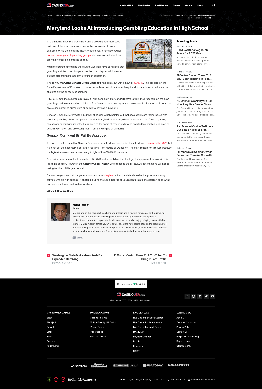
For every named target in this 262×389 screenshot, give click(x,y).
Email (80, 237)
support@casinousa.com (203, 379)
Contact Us (181, 331)
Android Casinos (98, 336)
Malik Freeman (208, 16)
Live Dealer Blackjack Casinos (148, 317)
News (200, 5)
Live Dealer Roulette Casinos (147, 322)
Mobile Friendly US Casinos (104, 322)
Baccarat (51, 341)
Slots (49, 317)
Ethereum (138, 346)
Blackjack (51, 322)
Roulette (51, 327)
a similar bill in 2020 (156, 143)
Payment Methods (142, 336)
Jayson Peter (209, 18)
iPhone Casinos (98, 327)
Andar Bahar (53, 346)
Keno (49, 336)
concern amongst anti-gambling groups (69, 55)
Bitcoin (136, 341)
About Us (181, 317)
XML (188, 346)
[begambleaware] (75, 380)
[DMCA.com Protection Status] (49, 379)
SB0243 (138, 82)
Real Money (161, 5)
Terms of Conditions (186, 322)
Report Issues (183, 341)
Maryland (108, 175)
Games (176, 5)
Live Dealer (144, 5)
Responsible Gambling (187, 336)
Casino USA (126, 5)
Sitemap (180, 346)
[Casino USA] (60, 5)
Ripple (136, 350)
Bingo (50, 331)
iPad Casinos (96, 331)
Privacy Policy (183, 327)
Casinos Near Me (98, 317)
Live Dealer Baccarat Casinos (148, 327)
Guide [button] (188, 5)
